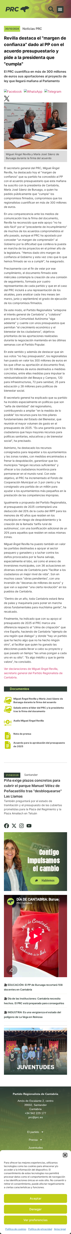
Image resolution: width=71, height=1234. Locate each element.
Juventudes (35, 1147)
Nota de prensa (22, 733)
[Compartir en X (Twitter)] (6, 99)
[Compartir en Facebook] (13, 91)
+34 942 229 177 (35, 1113)
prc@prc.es (35, 1117)
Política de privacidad (40, 1229)
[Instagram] (21, 825)
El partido (33, 1132)
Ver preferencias (35, 1220)
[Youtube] (29, 825)
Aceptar (35, 1198)
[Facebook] (6, 825)
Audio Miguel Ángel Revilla (28, 720)
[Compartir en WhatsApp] (33, 91)
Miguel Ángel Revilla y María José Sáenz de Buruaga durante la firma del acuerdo (38, 700)
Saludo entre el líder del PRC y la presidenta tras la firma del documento (38, 709)
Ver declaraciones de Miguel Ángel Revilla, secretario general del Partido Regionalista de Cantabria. (33, 673)
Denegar (35, 1209)
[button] (65, 1155)
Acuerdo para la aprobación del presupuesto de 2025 (39, 744)
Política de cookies (15, 1229)
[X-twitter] (14, 825)
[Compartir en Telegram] (52, 91)
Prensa (33, 1139)
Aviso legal (60, 1229)
